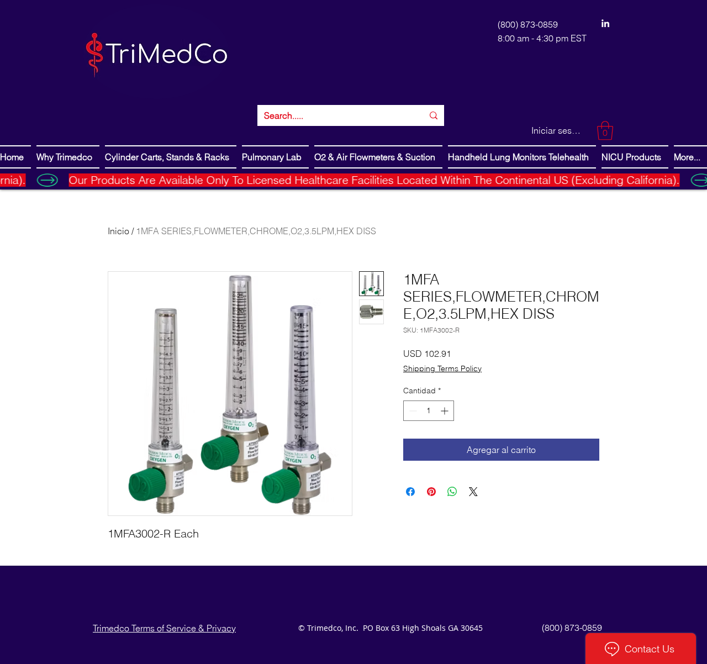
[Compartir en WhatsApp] (452, 491)
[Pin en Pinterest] (431, 491)
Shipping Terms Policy (442, 368)
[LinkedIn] (605, 23)
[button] (605, 130)
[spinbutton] (429, 410)
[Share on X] (473, 491)
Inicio (118, 230)
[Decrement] (412, 410)
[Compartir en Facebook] (410, 491)
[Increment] (445, 410)
